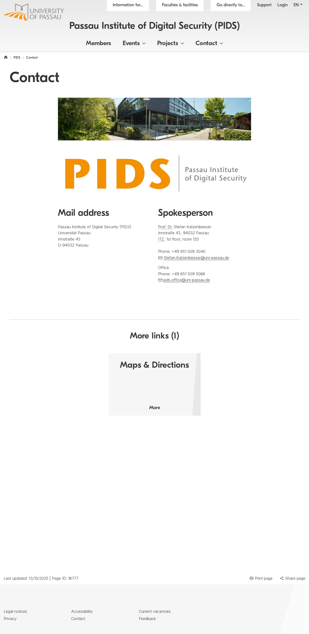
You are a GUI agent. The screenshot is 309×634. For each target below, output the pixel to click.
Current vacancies (155, 611)
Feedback (147, 618)
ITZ (161, 239)
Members (98, 43)
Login (282, 5)
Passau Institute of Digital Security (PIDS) (154, 26)
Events (131, 43)
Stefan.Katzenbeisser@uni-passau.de (196, 257)
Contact (206, 43)
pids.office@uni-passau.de (186, 279)
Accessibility (82, 611)
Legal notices (15, 611)
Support (264, 5)
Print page (264, 578)
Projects (167, 43)
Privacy (10, 618)
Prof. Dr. (165, 226)
